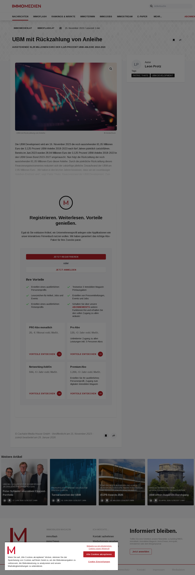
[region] (61, 556)
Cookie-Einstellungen (99, 561)
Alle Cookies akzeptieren (99, 554)
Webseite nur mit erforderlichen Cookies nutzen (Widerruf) (99, 547)
